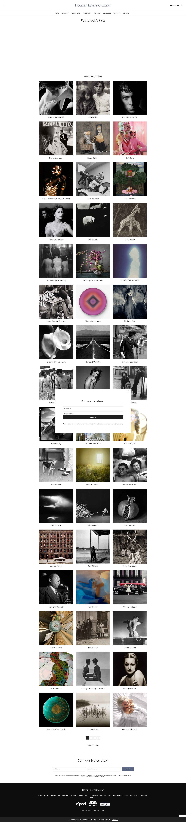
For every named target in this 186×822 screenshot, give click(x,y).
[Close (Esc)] (128, 392)
